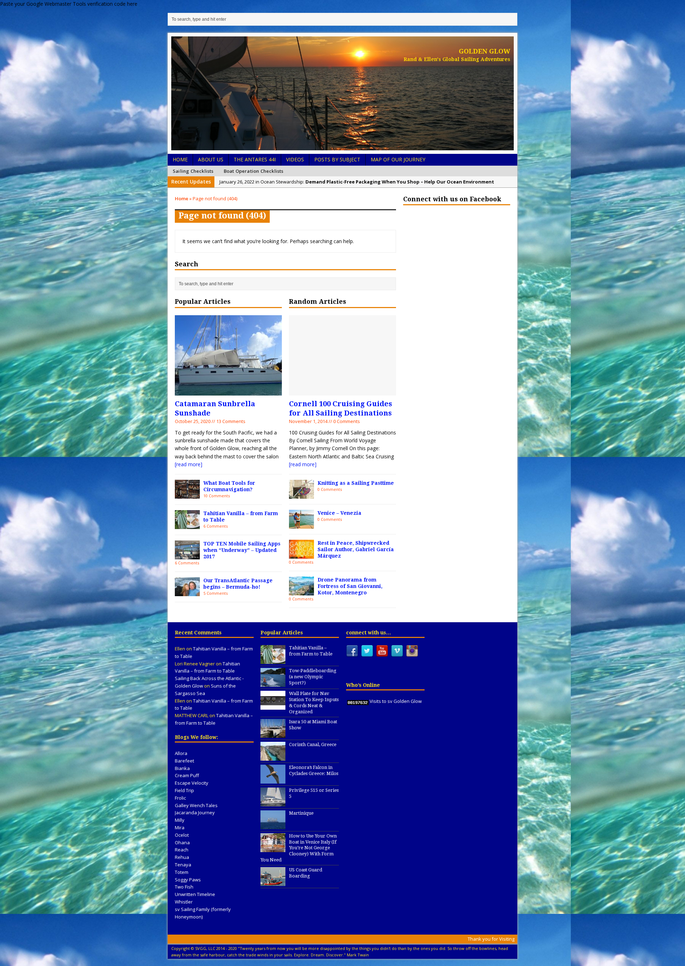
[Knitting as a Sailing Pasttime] (301, 494)
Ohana (182, 842)
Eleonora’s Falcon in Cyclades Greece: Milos (313, 770)
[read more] (188, 464)
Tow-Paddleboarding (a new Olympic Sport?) (312, 676)
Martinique (301, 813)
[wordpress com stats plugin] (358, 701)
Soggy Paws (188, 879)
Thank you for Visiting (491, 939)
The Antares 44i (255, 159)
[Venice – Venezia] (301, 524)
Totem (181, 872)
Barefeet (184, 761)
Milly (179, 820)
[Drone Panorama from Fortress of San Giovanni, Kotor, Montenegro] (301, 591)
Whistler (184, 902)
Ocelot (182, 835)
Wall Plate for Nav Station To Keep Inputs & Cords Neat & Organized (314, 702)
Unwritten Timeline (195, 894)
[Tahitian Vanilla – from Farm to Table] (187, 524)
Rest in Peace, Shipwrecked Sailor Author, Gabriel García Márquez (356, 549)
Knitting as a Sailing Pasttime (356, 483)
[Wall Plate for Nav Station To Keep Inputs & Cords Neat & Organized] (272, 706)
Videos (295, 159)
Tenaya (183, 864)
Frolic (180, 798)
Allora (181, 753)
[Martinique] (272, 825)
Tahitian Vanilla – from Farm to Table (311, 650)
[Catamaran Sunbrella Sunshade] (228, 391)
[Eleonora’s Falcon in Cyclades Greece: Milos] (272, 779)
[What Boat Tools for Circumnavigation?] (187, 494)
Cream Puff (187, 775)
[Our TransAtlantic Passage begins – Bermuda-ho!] (187, 591)
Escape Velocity (191, 783)
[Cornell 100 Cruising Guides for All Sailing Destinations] (342, 391)
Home (180, 159)
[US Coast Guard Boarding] (272, 882)
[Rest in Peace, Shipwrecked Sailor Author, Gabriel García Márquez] (301, 554)
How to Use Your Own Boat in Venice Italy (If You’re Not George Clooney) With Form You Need (298, 848)
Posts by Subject (337, 159)
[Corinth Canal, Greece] (272, 757)
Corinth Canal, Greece (312, 744)
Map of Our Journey (398, 159)
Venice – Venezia (339, 513)
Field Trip (184, 790)
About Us (210, 159)
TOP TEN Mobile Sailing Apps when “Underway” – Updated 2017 (241, 550)
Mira (179, 827)
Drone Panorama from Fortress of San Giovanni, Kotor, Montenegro (350, 586)
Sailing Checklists (193, 171)
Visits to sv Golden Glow (396, 701)
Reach (181, 849)
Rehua (182, 857)
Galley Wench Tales (196, 805)
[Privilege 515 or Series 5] (272, 802)
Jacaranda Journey (195, 812)
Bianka (182, 768)
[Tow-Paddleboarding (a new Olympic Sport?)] (272, 683)
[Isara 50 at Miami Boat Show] (272, 734)
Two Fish (184, 887)
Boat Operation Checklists (254, 171)
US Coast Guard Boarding (305, 873)
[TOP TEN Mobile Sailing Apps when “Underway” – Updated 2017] (187, 555)
